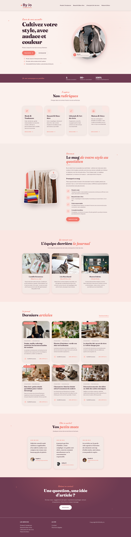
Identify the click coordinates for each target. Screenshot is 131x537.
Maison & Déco (106, 5)
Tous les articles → (104, 315)
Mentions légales (57, 527)
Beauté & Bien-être (78, 5)
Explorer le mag (73, 219)
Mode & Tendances (65, 5)
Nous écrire (27, 53)
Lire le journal (42, 53)
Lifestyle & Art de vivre (92, 5)
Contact (54, 525)
